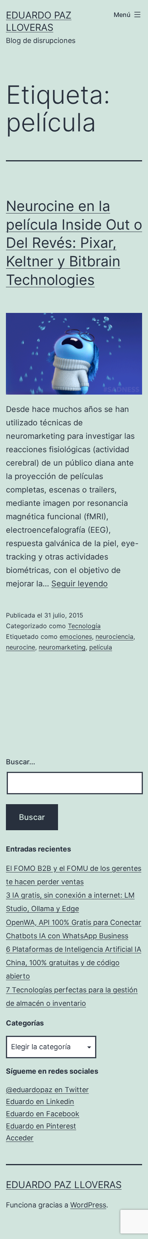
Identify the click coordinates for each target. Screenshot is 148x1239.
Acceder (20, 1138)
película (100, 647)
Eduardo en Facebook (42, 1114)
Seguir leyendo (79, 583)
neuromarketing (62, 647)
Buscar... (20, 762)
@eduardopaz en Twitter (47, 1090)
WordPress (88, 1205)
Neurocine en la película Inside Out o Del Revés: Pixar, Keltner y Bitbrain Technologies (74, 242)
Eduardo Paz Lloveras (64, 1184)
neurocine (20, 647)
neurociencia (114, 636)
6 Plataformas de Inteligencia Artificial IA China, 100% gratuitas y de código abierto (73, 962)
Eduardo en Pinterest (41, 1126)
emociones (76, 636)
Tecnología (84, 626)
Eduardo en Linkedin (40, 1101)
